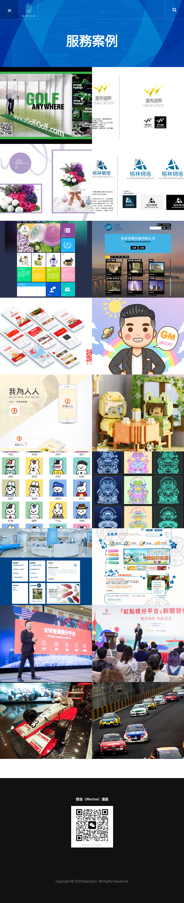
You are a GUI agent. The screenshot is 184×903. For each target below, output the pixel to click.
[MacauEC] (28, 10)
